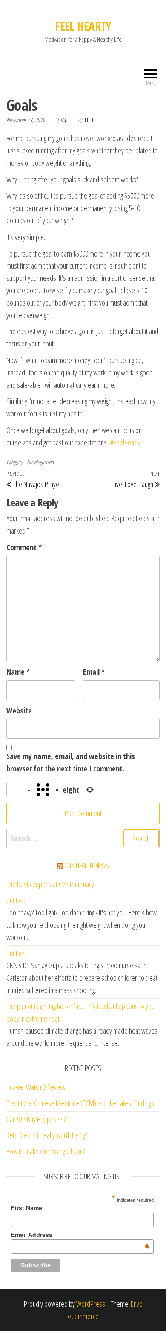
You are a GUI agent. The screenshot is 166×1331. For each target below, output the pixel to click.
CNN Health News (86, 865)
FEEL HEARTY (83, 26)
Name (18, 672)
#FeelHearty (125, 442)
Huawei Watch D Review (36, 1087)
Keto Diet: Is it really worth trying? (46, 1135)
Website (19, 710)
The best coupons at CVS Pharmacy (50, 884)
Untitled (16, 900)
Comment (24, 547)
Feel (89, 120)
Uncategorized (40, 462)
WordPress (90, 1304)
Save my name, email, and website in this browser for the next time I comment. (70, 762)
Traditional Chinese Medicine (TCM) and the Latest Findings (80, 1103)
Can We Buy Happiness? (36, 1119)
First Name (26, 1207)
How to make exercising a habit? (45, 1151)
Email (94, 672)
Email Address (80, 1234)
